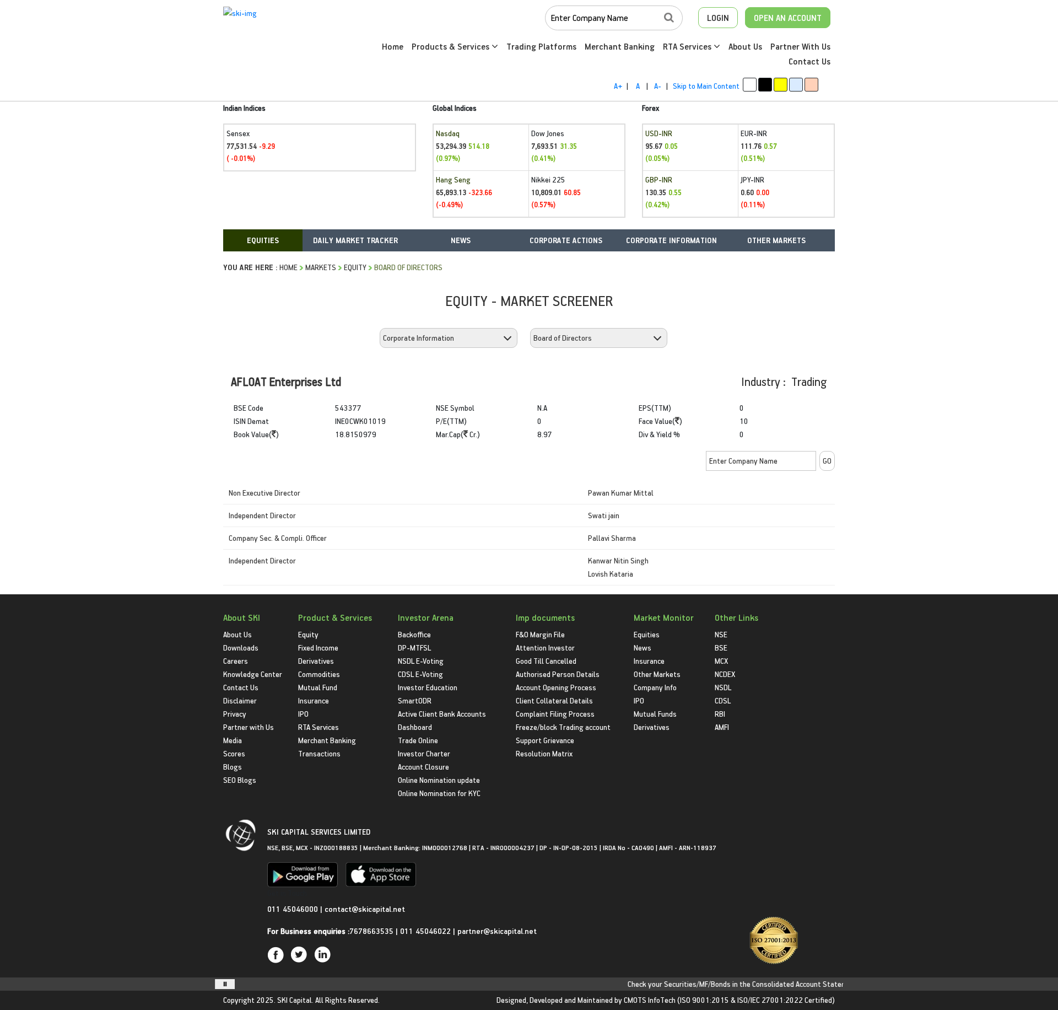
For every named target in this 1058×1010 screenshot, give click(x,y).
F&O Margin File (540, 634)
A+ (618, 85)
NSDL (723, 687)
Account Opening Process (556, 687)
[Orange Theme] (811, 85)
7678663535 (371, 931)
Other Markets (657, 674)
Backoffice (414, 634)
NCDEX (725, 674)
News (642, 647)
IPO (303, 713)
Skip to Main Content (706, 85)
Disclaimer (240, 700)
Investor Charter (424, 753)
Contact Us (809, 61)
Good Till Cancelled (546, 661)
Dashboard (415, 727)
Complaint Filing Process (555, 713)
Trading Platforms (541, 46)
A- (657, 85)
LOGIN (718, 17)
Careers (235, 661)
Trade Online (418, 740)
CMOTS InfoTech (650, 1000)
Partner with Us (248, 727)
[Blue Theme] (796, 85)
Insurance (313, 700)
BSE (721, 647)
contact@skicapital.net (365, 909)
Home (392, 46)
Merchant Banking (620, 46)
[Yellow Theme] (780, 85)
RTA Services (688, 46)
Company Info (655, 687)
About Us (745, 46)
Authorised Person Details (558, 674)
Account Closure (423, 766)
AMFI (722, 727)
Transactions (319, 753)
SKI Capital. (295, 1000)
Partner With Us (800, 46)
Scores (234, 753)
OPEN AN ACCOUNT (788, 17)
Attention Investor (545, 647)
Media (232, 740)
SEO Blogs (239, 780)
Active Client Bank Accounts (442, 713)
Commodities (319, 674)
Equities (647, 634)
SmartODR (414, 700)
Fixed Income (318, 647)
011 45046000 (293, 909)
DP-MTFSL (414, 647)
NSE (721, 634)
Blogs (232, 766)
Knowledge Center (252, 674)
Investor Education (427, 687)
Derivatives (316, 661)
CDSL (723, 700)
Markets (320, 267)
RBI (720, 713)
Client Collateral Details (554, 700)
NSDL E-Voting (421, 661)
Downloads (240, 647)
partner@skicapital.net (497, 931)
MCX (721, 661)
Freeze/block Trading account (563, 727)
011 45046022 (426, 931)
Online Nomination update (439, 780)
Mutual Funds (655, 713)
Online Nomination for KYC (439, 793)
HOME (288, 267)
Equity (355, 267)
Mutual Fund (317, 687)
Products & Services (452, 46)
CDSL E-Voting (420, 674)
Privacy (234, 713)
